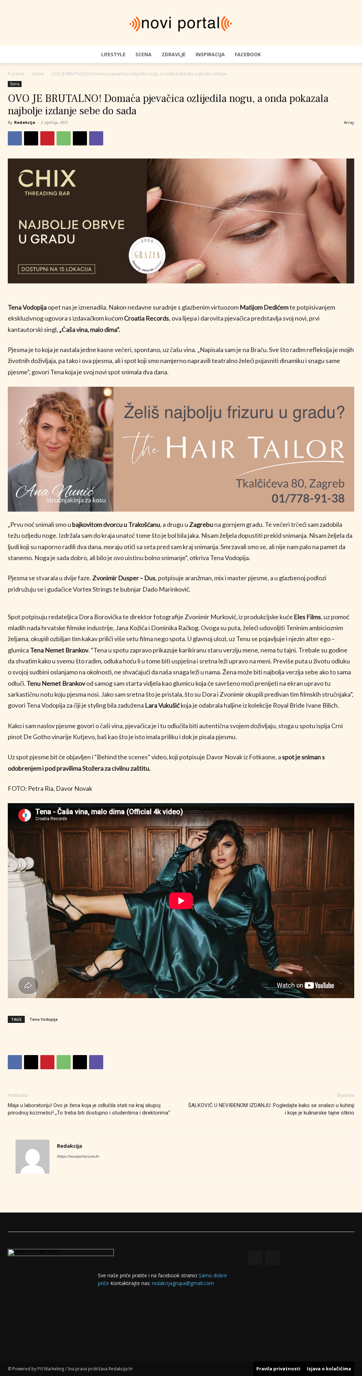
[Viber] (96, 138)
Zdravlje (174, 54)
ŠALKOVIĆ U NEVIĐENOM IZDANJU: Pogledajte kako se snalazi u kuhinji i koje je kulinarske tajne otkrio (271, 1109)
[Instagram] (272, 1258)
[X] (31, 138)
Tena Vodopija (43, 1019)
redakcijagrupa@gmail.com (183, 1283)
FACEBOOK (248, 54)
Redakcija (24, 122)
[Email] (80, 138)
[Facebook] (15, 138)
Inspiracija (210, 54)
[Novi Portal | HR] (181, 23)
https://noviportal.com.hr (78, 1156)
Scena (143, 54)
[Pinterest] (47, 138)
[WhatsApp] (64, 138)
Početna (16, 74)
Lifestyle (113, 54)
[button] (345, 54)
